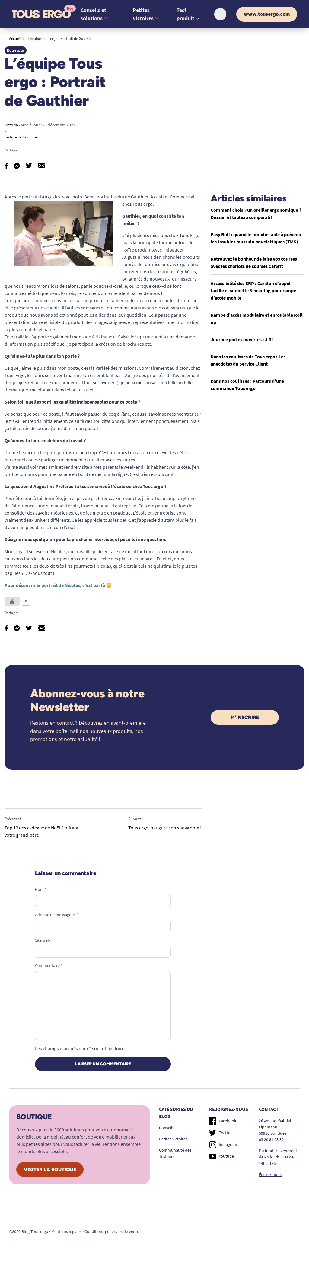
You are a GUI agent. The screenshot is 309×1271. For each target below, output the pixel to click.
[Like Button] (12, 601)
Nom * (40, 889)
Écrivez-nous (270, 1174)
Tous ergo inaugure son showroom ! (165, 828)
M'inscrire (245, 717)
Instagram (228, 1144)
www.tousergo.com (267, 14)
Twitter (225, 1132)
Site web (42, 940)
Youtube (226, 1156)
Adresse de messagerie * (56, 915)
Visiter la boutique (50, 1169)
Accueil (15, 38)
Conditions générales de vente (111, 1231)
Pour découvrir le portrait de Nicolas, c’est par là (55, 585)
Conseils (166, 1127)
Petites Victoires (173, 1139)
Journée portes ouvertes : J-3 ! (242, 339)
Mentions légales (66, 1231)
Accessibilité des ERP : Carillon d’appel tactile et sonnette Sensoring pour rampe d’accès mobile (253, 290)
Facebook (227, 1121)
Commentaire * (48, 965)
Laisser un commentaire (103, 1064)
